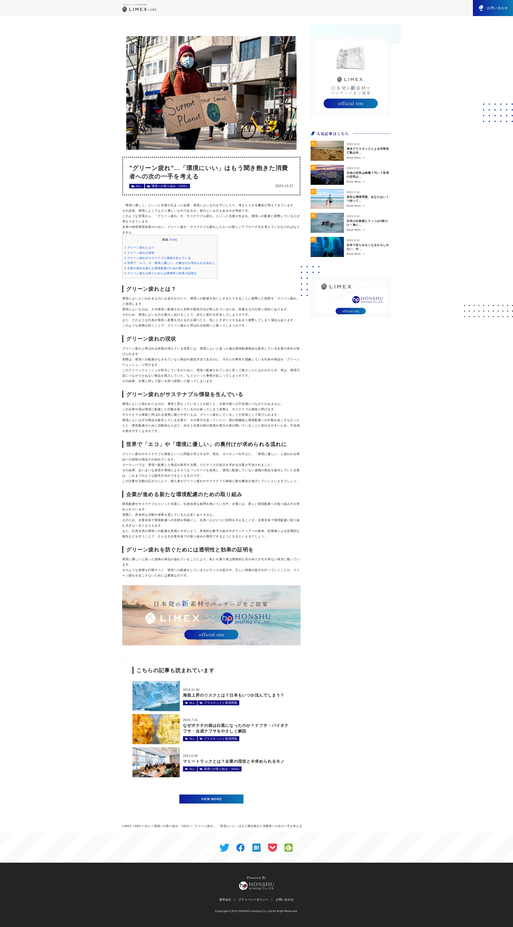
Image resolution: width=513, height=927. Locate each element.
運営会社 (225, 899)
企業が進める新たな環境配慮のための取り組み (157, 268)
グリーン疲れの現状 (139, 252)
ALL (139, 186)
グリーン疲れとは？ (139, 247)
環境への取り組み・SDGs (169, 186)
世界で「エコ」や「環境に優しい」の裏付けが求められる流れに (169, 263)
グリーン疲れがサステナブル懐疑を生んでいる (157, 258)
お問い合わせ (497, 8)
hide (173, 239)
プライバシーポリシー (253, 899)
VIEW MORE (211, 799)
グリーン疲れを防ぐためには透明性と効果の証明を (160, 273)
